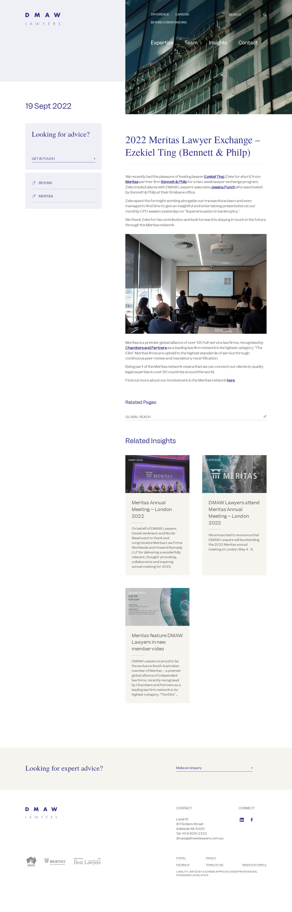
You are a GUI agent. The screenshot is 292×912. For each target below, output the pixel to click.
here (231, 380)
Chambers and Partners (146, 347)
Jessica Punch (223, 187)
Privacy (211, 858)
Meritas (131, 181)
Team (191, 42)
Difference (160, 14)
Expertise (162, 42)
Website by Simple (254, 865)
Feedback (183, 865)
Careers (182, 14)
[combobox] (248, 14)
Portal (181, 858)
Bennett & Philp (174, 181)
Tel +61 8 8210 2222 (191, 833)
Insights (218, 42)
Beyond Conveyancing (169, 22)
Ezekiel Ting (214, 176)
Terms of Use (214, 865)
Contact (248, 42)
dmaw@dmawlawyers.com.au (199, 838)
